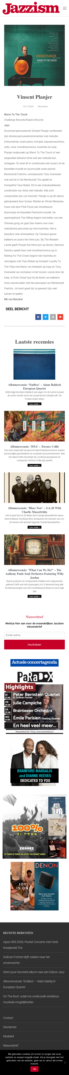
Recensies (43, 106)
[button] (38, 317)
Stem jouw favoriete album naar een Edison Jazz (34, 972)
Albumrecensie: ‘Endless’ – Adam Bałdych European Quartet (34, 386)
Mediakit (8, 1036)
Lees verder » (34, 404)
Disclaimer (10, 1027)
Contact (8, 1017)
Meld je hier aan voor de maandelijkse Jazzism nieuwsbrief (34, 625)
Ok (34, 1069)
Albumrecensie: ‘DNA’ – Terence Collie (34, 446)
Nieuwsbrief (10, 1045)
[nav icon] (64, 8)
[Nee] (65, 1062)
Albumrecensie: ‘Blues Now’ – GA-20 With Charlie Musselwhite (34, 510)
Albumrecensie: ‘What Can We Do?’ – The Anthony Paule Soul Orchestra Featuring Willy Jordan (34, 574)
